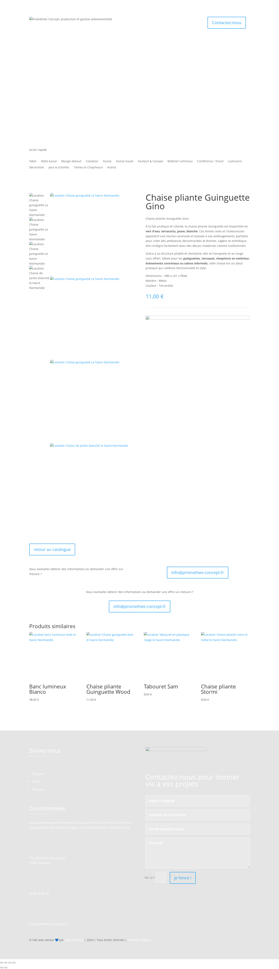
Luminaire (235, 161)
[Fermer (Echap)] (14, 962)
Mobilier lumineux (180, 161)
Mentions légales (139, 940)
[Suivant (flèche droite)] (5, 967)
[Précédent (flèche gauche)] (1, 967)
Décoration (36, 167)
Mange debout (71, 161)
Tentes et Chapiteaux (88, 167)
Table (32, 161)
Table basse (49, 161)
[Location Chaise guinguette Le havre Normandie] (91, 234)
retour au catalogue (52, 549)
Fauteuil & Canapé (150, 161)
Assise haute (124, 161)
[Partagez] (9, 962)
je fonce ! (182, 878)
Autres (111, 167)
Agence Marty (74, 940)
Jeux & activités (59, 167)
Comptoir (92, 161)
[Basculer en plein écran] (5, 962)
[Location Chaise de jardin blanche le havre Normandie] (91, 485)
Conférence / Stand (210, 161)
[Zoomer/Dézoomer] (1, 962)
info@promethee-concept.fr (197, 572)
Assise (107, 161)
